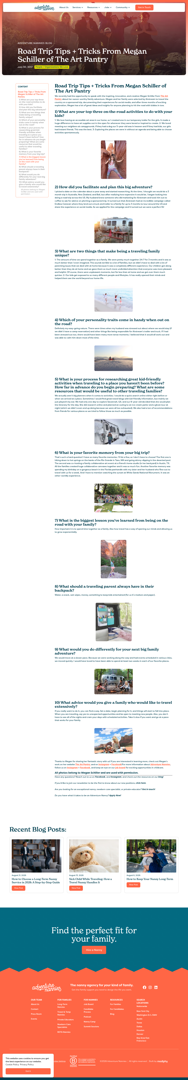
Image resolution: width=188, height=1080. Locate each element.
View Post (18, 888)
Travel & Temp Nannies (64, 1013)
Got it (28, 1071)
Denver (140, 1034)
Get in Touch (144, 7)
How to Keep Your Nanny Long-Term (150, 879)
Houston (140, 1030)
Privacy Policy (27, 1064)
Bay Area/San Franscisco (143, 1039)
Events (34, 1019)
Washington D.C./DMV (147, 1015)
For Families (115, 1004)
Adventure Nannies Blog (35, 43)
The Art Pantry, (83, 764)
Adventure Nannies (160, 764)
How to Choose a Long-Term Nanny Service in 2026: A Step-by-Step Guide (36, 880)
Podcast (87, 1017)
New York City (143, 1011)
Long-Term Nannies (62, 1005)
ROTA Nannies (63, 1032)
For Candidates (117, 1009)
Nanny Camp (89, 1022)
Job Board (88, 1004)
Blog (112, 1014)
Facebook (116, 764)
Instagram (103, 764)
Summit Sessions (91, 1026)
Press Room (36, 1014)
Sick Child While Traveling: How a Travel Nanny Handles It (90, 880)
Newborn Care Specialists (64, 1025)
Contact (34, 1009)
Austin (139, 1019)
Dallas (139, 1026)
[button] (77, 7)
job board (120, 767)
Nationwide (142, 1006)
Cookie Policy (12, 1064)
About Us (63, 7)
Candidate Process (88, 1010)
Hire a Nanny (94, 950)
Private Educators (65, 1019)
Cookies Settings (59, 1061)
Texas (139, 1023)
